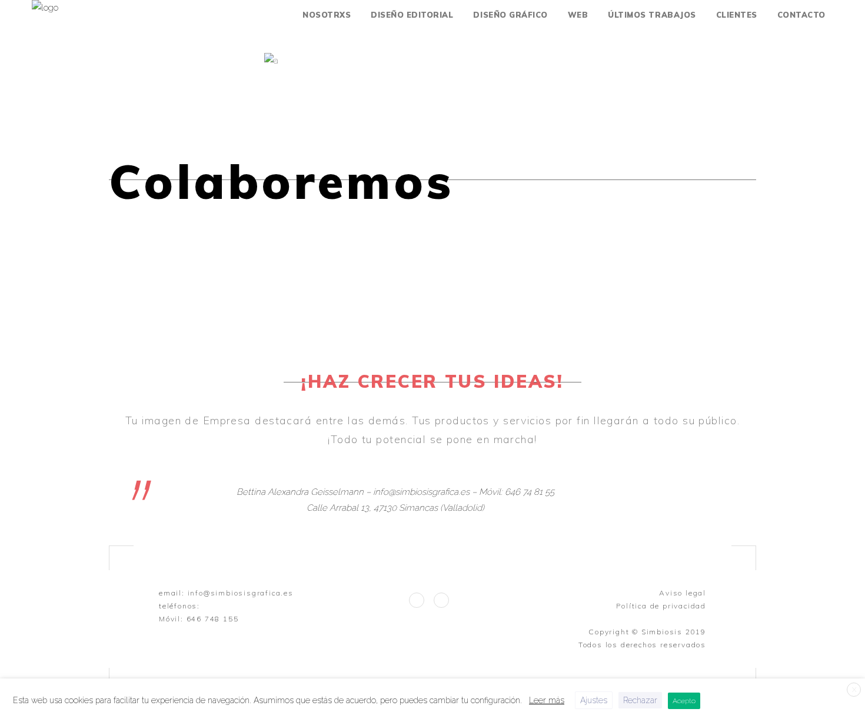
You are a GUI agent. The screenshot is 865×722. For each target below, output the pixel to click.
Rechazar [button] (640, 700)
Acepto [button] (684, 701)
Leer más (546, 700)
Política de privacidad (661, 605)
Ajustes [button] (593, 700)
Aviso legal (682, 592)
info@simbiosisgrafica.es (241, 592)
